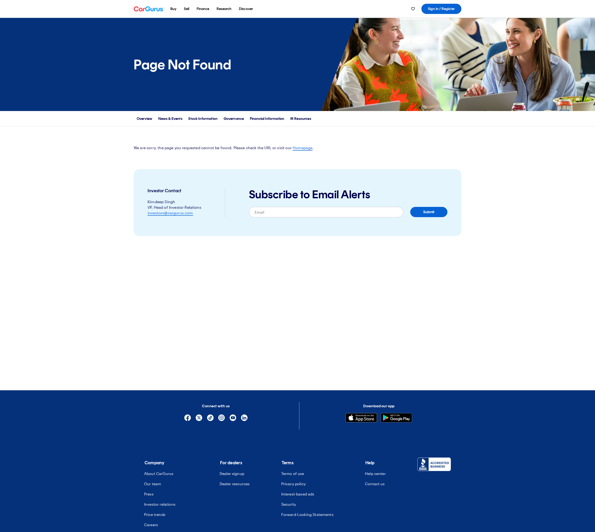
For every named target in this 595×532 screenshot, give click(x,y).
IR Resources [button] (300, 118)
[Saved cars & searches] (413, 8)
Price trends (154, 514)
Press (149, 494)
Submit (428, 212)
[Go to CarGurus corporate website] (149, 9)
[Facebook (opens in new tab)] (187, 420)
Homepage (302, 147)
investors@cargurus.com (170, 213)
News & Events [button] (170, 118)
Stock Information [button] (203, 118)
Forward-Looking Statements (307, 514)
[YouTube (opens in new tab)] (233, 420)
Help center (375, 473)
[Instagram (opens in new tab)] (221, 420)
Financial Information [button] (267, 118)
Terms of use (292, 473)
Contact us (375, 483)
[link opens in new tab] (434, 465)
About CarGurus (158, 473)
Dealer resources (235, 483)
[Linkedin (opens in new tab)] (244, 420)
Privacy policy (293, 483)
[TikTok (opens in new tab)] (210, 420)
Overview (144, 118)
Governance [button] (234, 118)
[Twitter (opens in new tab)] (199, 420)
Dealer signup (232, 473)
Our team (152, 483)
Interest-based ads (297, 494)
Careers (151, 524)
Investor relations (159, 504)
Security (288, 504)
